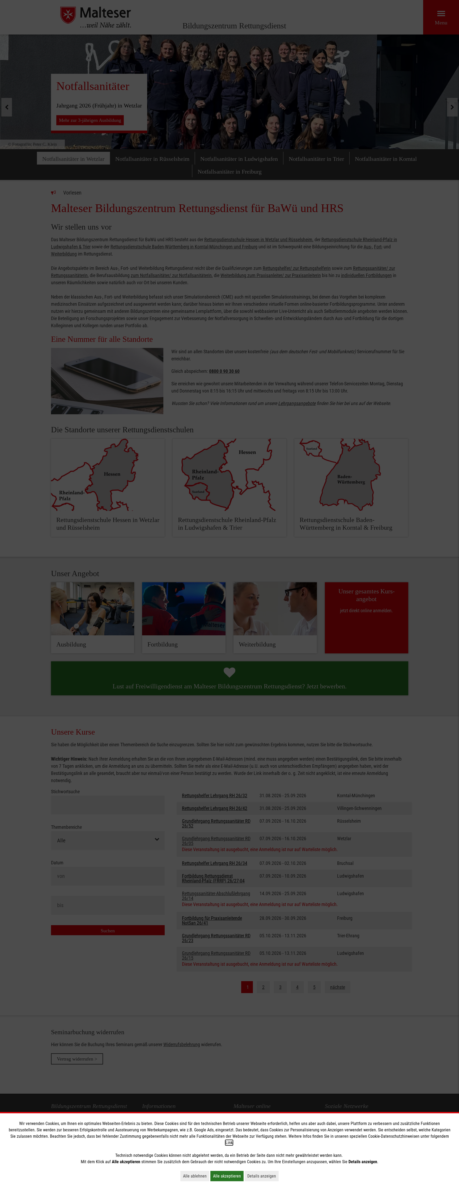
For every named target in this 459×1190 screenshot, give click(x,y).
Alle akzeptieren (228, 1176)
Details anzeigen (263, 1176)
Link (229, 1142)
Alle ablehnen (196, 1176)
